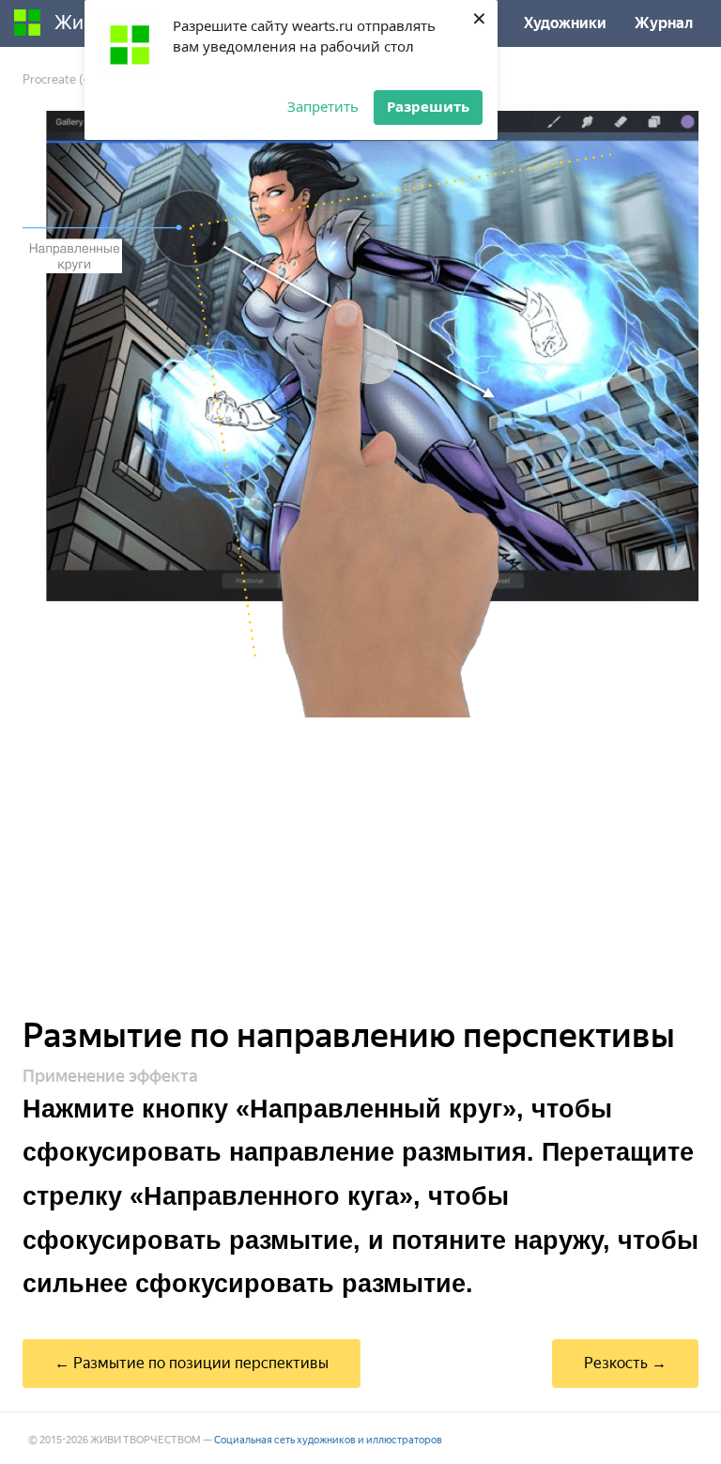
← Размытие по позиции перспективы (191, 1363)
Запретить (323, 106)
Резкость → (625, 1363)
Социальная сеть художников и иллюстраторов (328, 1440)
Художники (565, 23)
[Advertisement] (360, 867)
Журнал (664, 23)
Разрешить (428, 106)
